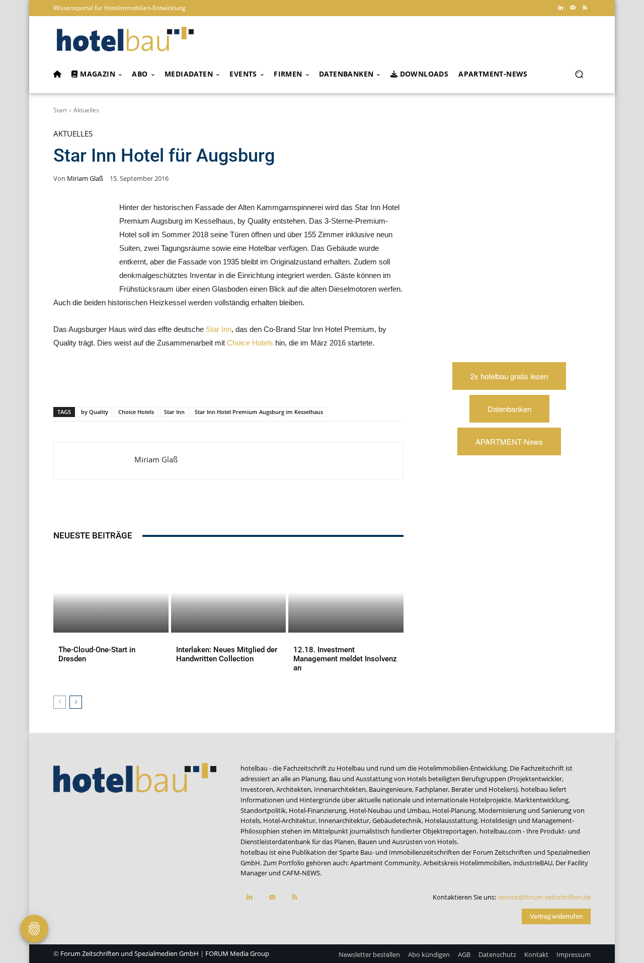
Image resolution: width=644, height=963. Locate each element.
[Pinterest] (125, 381)
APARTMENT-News (509, 441)
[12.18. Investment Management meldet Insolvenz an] (346, 592)
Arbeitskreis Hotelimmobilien (466, 862)
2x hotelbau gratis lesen (509, 376)
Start (60, 110)
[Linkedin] (560, 8)
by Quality (94, 412)
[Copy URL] (194, 381)
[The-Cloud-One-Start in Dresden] (111, 592)
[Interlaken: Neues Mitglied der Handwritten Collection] (228, 592)
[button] (579, 74)
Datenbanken (509, 408)
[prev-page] (59, 702)
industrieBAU (532, 862)
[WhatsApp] (148, 381)
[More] (264, 381)
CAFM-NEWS (301, 872)
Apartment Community (385, 862)
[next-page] (75, 702)
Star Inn (218, 329)
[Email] (217, 381)
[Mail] (573, 8)
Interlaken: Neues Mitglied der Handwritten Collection (226, 654)
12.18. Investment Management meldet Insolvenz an (345, 658)
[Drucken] (240, 381)
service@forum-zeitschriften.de (544, 897)
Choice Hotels (250, 342)
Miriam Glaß (85, 178)
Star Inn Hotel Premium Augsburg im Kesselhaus (259, 412)
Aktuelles (86, 110)
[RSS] (585, 8)
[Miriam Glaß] (94, 460)
